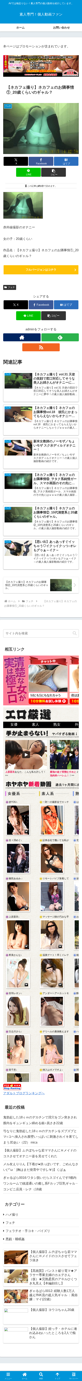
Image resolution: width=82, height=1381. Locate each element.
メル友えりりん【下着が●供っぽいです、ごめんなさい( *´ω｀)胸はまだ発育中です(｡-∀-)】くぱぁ (40, 1167)
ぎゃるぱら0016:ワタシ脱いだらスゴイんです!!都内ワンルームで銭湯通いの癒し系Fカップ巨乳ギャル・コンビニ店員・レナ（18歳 (40, 1183)
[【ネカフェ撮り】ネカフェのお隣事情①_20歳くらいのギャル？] (23, 205)
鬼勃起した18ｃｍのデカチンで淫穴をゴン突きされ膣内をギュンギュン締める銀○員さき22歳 (40, 1120)
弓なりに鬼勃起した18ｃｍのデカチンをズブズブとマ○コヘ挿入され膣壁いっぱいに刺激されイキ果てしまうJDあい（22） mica (40, 1136)
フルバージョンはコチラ (41, 269)
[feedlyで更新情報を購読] (60, 337)
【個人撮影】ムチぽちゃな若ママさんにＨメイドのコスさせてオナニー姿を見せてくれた (39, 1153)
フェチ (11, 287)
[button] (53, 172)
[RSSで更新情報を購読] (41, 347)
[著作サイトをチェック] (22, 337)
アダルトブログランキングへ (24, 1093)
